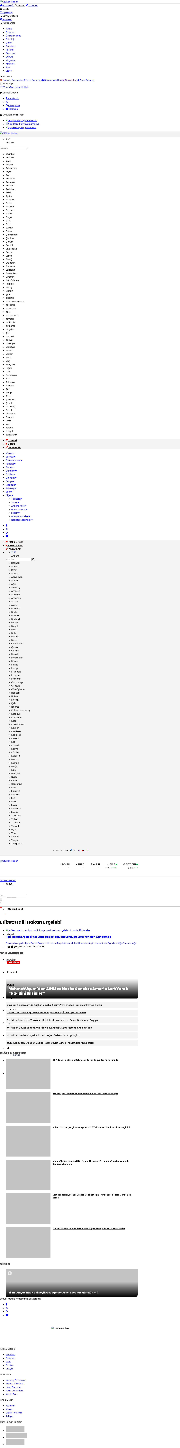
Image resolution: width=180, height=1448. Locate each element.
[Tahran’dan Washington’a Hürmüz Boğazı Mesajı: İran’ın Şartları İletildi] (28, 1257)
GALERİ (16, 542)
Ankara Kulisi (18, 505)
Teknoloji (16, 498)
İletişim (15, 512)
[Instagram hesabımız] (7, 532)
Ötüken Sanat (13, 35)
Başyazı (10, 32)
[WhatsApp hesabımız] (87, 850)
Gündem (10, 46)
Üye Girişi (7, 12)
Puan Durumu (86, 80)
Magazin (10, 60)
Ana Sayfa (8, 5)
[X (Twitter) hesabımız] (7, 102)
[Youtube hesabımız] (7, 536)
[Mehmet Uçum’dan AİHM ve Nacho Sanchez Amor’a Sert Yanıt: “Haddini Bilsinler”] (64, 960)
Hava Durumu (32, 80)
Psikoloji (10, 39)
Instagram (14, 105)
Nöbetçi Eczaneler (12, 80)
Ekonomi (10, 53)
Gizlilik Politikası (14, 1412)
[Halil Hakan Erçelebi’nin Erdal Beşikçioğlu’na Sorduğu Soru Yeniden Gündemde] (48, 930)
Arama (21, 5)
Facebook (13, 98)
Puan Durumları (14, 1390)
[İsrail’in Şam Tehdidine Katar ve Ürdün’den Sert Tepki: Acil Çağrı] (28, 1122)
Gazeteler (70, 80)
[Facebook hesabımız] (6, 525)
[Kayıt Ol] (8, 1047)
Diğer (9, 70)
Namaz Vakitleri (53, 80)
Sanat (14, 502)
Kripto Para (12, 1394)
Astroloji (10, 63)
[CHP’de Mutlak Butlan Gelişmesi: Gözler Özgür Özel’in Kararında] (28, 1088)
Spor (8, 67)
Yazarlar (33, 5)
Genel (9, 42)
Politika (10, 49)
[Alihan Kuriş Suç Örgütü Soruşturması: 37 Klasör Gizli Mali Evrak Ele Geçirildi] (28, 1156)
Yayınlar (7, 19)
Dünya (9, 56)
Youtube (13, 109)
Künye (9, 28)
